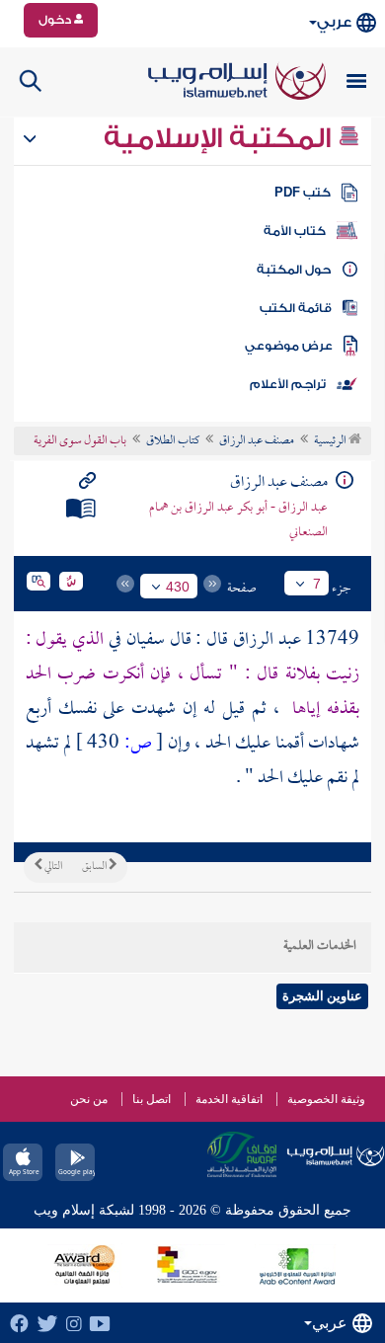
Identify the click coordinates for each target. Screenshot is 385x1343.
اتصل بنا (151, 1099)
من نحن (89, 1099)
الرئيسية (331, 441)
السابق (95, 867)
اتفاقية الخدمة (229, 1099)
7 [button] (317, 584)
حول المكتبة (294, 269)
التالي (52, 867)
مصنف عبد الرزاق (256, 441)
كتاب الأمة (295, 231)
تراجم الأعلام (288, 384)
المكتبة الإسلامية (221, 138)
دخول (56, 20)
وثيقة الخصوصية (326, 1099)
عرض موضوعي (289, 346)
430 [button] (178, 586)
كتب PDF (302, 192)
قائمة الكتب (296, 308)
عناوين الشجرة (322, 995)
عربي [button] (334, 22)
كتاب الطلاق (172, 441)
